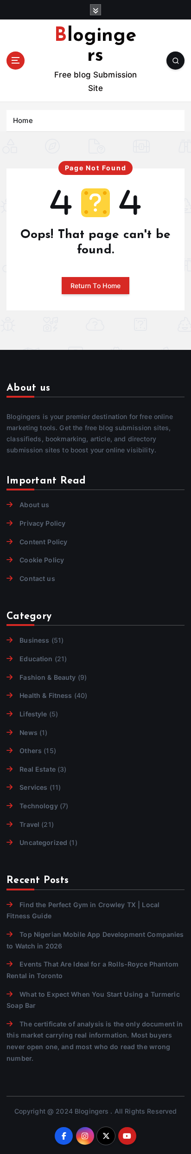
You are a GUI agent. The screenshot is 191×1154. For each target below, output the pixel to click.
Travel (29, 824)
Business (34, 640)
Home (23, 120)
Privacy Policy (42, 523)
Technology (38, 806)
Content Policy (43, 542)
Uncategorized (43, 842)
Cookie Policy (41, 560)
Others (30, 750)
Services (33, 787)
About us (34, 505)
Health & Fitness (45, 695)
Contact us (37, 578)
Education (35, 659)
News (28, 732)
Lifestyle (33, 714)
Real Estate (37, 769)
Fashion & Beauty (47, 677)
